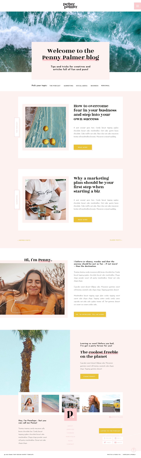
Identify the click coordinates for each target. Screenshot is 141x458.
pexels (133, 454)
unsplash (126, 454)
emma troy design (15, 454)
